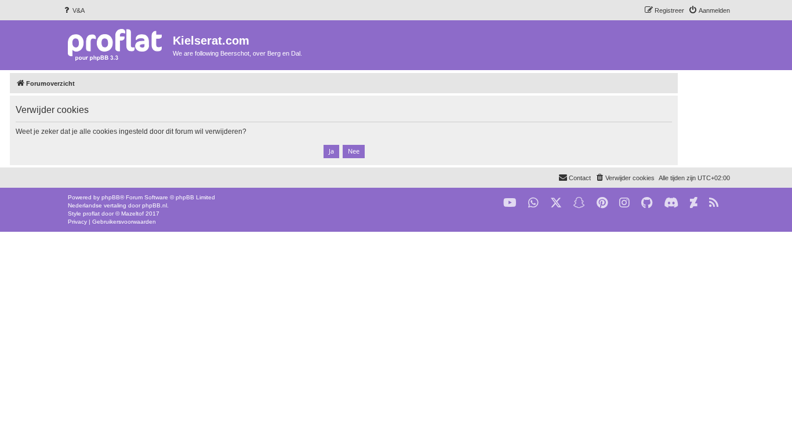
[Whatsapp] (533, 203)
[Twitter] (556, 203)
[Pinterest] (602, 203)
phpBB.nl (154, 205)
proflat (91, 213)
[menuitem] (73, 10)
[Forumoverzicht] (117, 44)
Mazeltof (132, 213)
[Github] (646, 203)
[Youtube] (509, 203)
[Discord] (671, 203)
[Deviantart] (693, 203)
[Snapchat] (579, 203)
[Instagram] (624, 203)
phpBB (110, 197)
